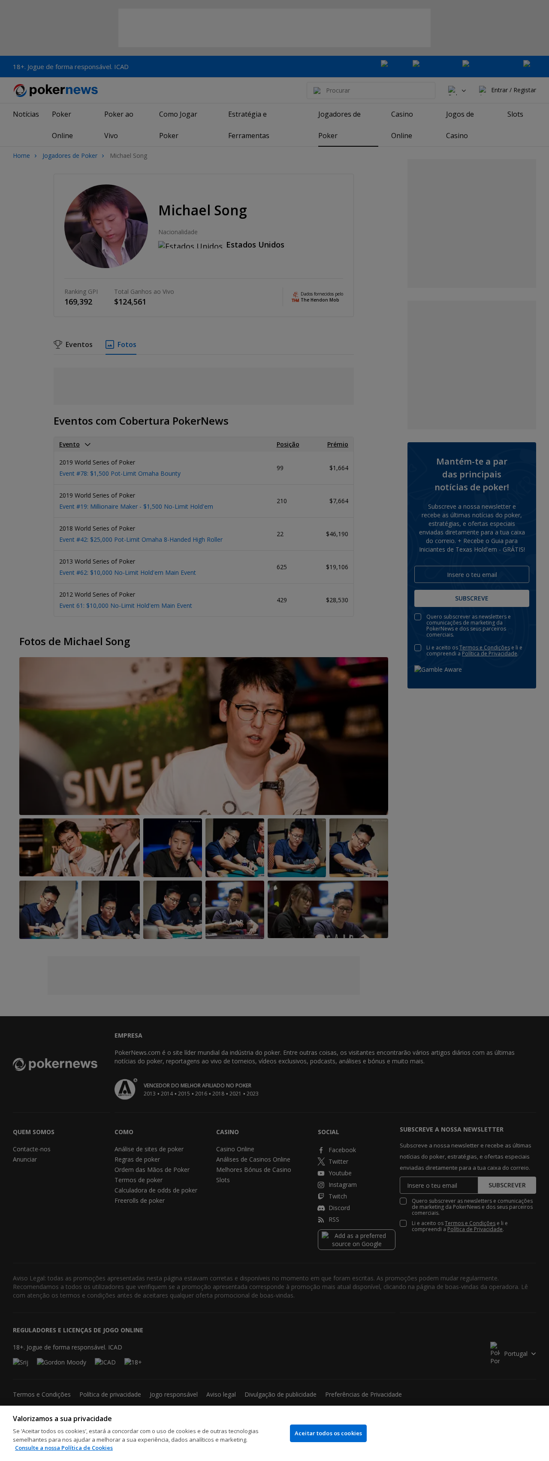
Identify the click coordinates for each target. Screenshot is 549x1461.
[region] (274, 1433)
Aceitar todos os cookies (328, 1433)
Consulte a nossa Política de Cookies (64, 1448)
